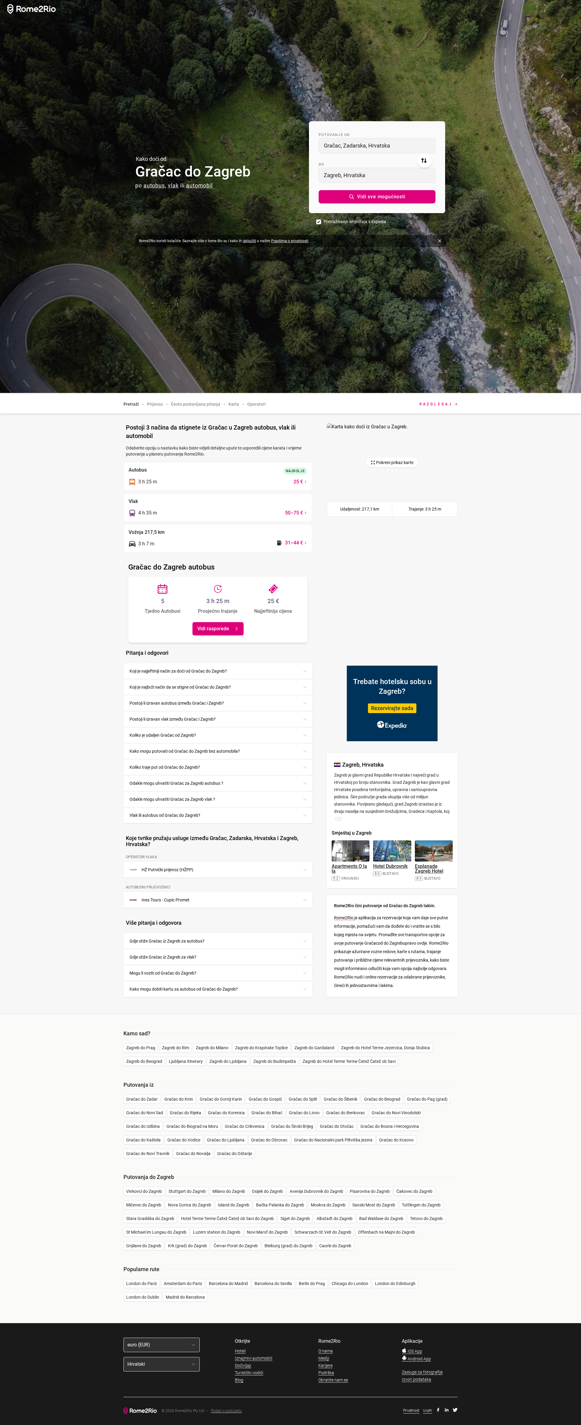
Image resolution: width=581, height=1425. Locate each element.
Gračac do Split (303, 1099)
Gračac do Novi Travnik (147, 1153)
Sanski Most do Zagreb (373, 1205)
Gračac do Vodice (183, 1140)
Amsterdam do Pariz (183, 1283)
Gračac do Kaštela (143, 1140)
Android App (419, 1358)
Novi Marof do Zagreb (267, 1232)
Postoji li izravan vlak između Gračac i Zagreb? (173, 719)
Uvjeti (427, 1410)
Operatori (256, 404)
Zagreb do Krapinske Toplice (261, 1047)
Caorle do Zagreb (335, 1245)
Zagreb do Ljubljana (228, 1061)
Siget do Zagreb (295, 1218)
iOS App (414, 1351)
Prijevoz (155, 404)
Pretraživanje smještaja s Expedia (354, 221)
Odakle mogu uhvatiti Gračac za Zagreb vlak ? (172, 799)
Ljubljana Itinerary (186, 1061)
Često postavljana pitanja (195, 404)
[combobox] (377, 145)
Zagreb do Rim (175, 1047)
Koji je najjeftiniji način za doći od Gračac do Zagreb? (178, 671)
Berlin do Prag (312, 1283)
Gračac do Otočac (337, 1126)
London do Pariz (141, 1283)
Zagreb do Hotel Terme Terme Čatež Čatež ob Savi (349, 1061)
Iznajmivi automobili (253, 1358)
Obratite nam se (333, 1380)
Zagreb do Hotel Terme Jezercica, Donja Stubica (385, 1047)
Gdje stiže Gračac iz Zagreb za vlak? (163, 957)
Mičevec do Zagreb (143, 1205)
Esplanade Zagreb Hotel (429, 868)
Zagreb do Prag (140, 1047)
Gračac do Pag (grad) (427, 1099)
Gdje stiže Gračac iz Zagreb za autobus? (167, 941)
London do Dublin (142, 1297)
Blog (239, 1380)
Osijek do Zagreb (267, 1191)
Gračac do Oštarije (234, 1153)
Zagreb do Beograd (144, 1061)
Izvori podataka (416, 1379)
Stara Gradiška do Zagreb (150, 1218)
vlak (173, 185)
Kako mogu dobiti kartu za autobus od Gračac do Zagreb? (184, 989)
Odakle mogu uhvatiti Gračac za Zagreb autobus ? (176, 783)
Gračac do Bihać (266, 1112)
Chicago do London (350, 1283)
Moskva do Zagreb (328, 1205)
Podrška (326, 1372)
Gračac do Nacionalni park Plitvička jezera (333, 1140)
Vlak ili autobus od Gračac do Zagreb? (165, 815)
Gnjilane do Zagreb (143, 1245)
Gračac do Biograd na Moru (192, 1126)
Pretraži (131, 404)
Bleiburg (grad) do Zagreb (288, 1245)
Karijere (325, 1365)
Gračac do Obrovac (269, 1140)
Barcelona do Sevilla (273, 1283)
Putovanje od (334, 135)
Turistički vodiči (249, 1372)
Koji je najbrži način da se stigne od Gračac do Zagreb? (180, 687)
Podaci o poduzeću (226, 1411)
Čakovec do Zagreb (414, 1191)
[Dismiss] (439, 241)
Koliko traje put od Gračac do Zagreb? (165, 767)
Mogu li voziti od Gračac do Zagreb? (163, 973)
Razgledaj (436, 404)
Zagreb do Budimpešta (274, 1061)
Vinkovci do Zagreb (144, 1191)
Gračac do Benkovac (345, 1112)
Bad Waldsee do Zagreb (381, 1218)
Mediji (323, 1358)
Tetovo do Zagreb (426, 1218)
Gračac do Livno (304, 1112)
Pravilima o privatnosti (289, 241)
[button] (377, 196)
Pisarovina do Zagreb (370, 1191)
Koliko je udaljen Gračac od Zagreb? (163, 735)
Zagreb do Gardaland (314, 1047)
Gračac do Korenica (226, 1112)
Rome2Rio (344, 917)
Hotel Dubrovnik (390, 866)
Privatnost (411, 1410)
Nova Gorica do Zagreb (189, 1205)
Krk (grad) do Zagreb (187, 1245)
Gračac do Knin (178, 1099)
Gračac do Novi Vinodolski (396, 1112)
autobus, (154, 185)
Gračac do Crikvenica (244, 1126)
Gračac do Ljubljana (226, 1140)
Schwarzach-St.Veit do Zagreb (322, 1232)
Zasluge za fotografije (422, 1372)
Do (321, 164)
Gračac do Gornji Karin (221, 1099)
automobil (199, 185)
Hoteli (240, 1351)
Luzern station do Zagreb (216, 1232)
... (338, 818)
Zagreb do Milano (212, 1047)
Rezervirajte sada (392, 708)
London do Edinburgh (395, 1283)
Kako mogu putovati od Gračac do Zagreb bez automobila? (185, 751)
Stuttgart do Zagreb (187, 1191)
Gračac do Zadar (142, 1099)
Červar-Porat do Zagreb (236, 1245)
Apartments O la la (349, 868)
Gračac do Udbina (143, 1126)
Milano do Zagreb (228, 1191)
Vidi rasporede (213, 628)
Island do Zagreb (233, 1205)
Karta (233, 404)
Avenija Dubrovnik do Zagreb (316, 1191)
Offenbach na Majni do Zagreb (386, 1232)
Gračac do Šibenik (340, 1099)
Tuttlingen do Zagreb (421, 1205)
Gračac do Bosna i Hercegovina (389, 1126)
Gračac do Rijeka (185, 1112)
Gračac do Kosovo (396, 1140)
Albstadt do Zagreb (335, 1218)
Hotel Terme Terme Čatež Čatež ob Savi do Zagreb (227, 1218)
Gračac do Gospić (265, 1099)
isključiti (249, 241)
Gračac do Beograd (382, 1099)
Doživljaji (243, 1365)
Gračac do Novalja (193, 1153)
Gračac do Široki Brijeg (292, 1126)
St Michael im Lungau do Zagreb (156, 1232)
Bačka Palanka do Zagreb (280, 1205)
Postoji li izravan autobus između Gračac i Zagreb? (177, 703)
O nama (325, 1351)
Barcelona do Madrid (228, 1283)
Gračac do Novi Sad (144, 1112)
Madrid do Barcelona (185, 1297)
